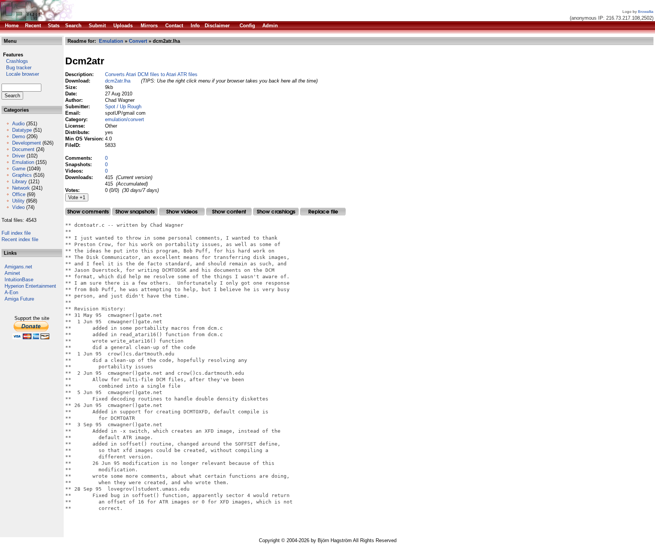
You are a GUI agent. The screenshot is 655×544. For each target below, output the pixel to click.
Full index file (16, 233)
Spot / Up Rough (123, 106)
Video (18, 207)
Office (18, 194)
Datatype (22, 130)
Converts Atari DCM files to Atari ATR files (151, 74)
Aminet (12, 273)
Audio (18, 123)
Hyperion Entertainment (30, 286)
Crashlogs (15, 61)
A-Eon (11, 292)
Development (26, 143)
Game (18, 168)
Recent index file (20, 239)
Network (21, 188)
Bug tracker (16, 67)
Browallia (645, 11)
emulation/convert (124, 119)
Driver (18, 156)
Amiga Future (19, 299)
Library (19, 181)
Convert (138, 41)
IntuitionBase (19, 279)
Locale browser (20, 74)
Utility (18, 201)
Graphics (22, 175)
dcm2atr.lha (117, 81)
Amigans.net (18, 267)
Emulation (23, 162)
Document (23, 149)
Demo (18, 136)
